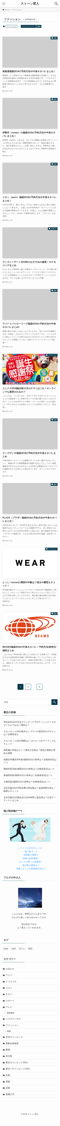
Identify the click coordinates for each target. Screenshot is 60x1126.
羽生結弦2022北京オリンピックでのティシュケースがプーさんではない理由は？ (30, 723)
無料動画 (10, 1013)
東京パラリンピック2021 (18, 1068)
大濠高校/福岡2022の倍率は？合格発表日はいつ (27, 781)
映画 (8, 1049)
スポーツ (10, 1000)
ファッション (12, 1025)
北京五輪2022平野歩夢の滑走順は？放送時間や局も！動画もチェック (30, 789)
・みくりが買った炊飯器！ (30, 862)
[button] (56, 3)
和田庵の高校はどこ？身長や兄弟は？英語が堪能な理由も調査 (29, 751)
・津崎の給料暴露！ (30, 858)
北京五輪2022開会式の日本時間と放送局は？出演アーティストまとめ (30, 799)
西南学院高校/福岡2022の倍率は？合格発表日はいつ (29, 769)
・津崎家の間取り (30, 855)
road (14, 949)
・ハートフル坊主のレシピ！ (30, 848)
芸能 (8, 1081)
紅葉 (8, 1075)
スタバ (9, 994)
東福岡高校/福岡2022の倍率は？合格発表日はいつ (28, 775)
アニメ (9, 975)
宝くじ (22, 949)
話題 (8, 1088)
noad (6, 949)
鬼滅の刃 (10, 1094)
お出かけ (10, 969)
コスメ (9, 988)
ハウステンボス (13, 1019)
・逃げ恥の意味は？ (30, 865)
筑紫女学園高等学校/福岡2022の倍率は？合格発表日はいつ (30, 761)
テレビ (9, 1007)
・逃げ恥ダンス (30, 851)
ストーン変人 (30, 3)
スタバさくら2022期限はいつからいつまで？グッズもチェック (30, 742)
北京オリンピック (14, 1037)
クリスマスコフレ (28, 26)
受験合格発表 (12, 1043)
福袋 (39, 26)
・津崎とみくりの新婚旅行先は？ (30, 868)
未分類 (9, 1056)
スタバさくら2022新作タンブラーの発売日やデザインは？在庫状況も (30, 733)
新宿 (30, 949)
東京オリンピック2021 (17, 1062)
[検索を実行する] (54, 702)
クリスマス (11, 981)
